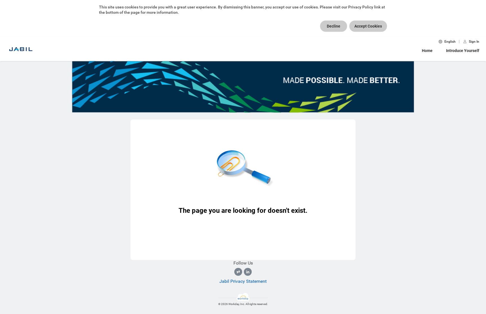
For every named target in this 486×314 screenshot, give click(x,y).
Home (427, 50)
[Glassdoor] (238, 272)
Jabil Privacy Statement (243, 281)
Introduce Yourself (462, 50)
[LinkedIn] (248, 272)
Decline (333, 26)
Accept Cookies (368, 26)
